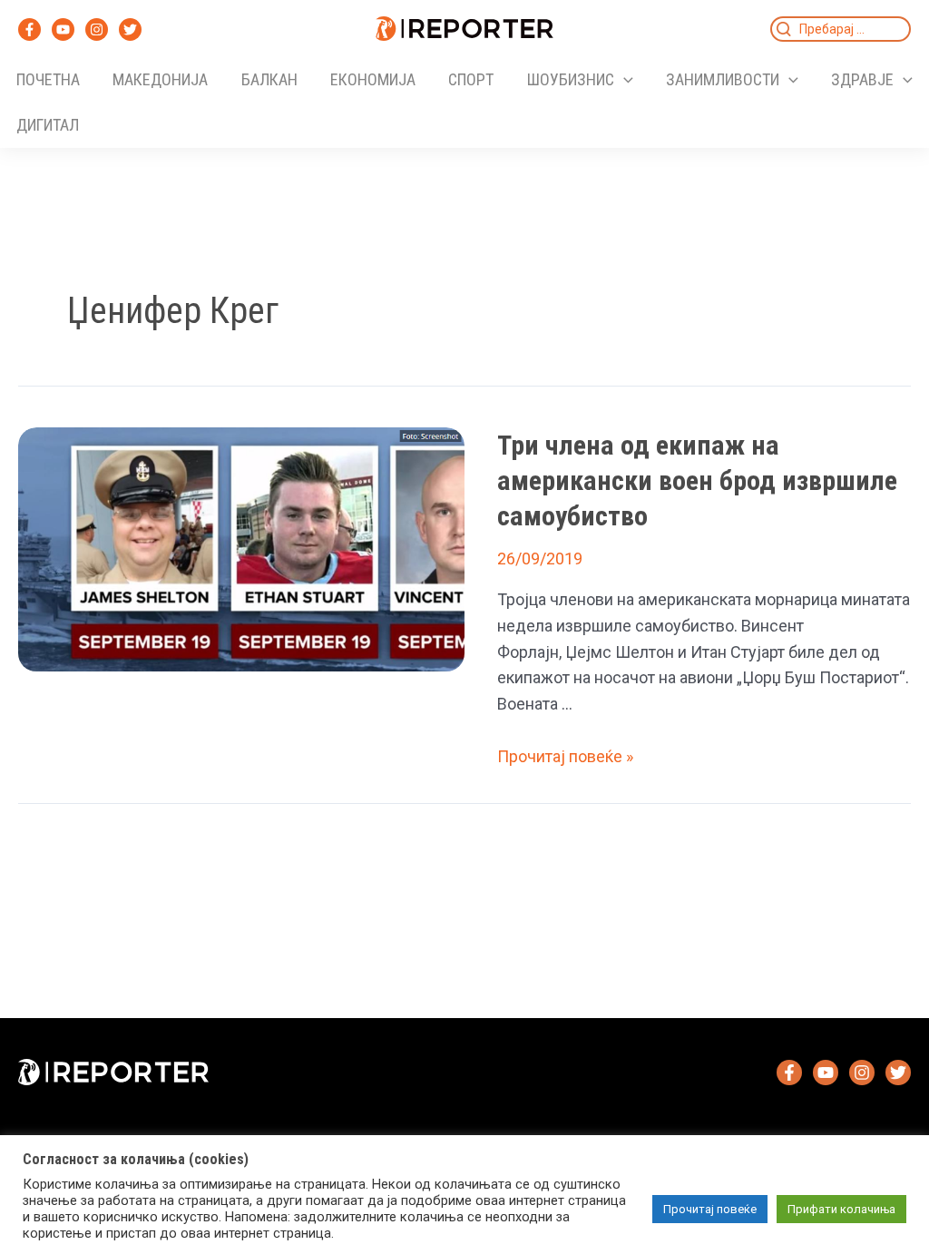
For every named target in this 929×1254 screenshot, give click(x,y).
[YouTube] (63, 29)
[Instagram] (96, 29)
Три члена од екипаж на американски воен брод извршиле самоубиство (697, 480)
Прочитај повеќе (710, 1209)
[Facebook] (29, 29)
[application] (623, 80)
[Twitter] (130, 29)
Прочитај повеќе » (565, 756)
